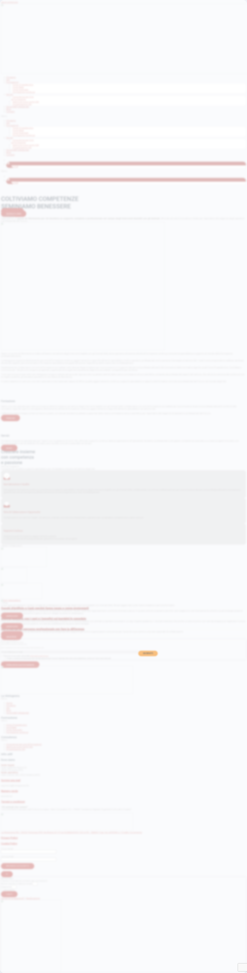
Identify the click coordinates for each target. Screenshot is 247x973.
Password (6, 887)
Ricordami (9, 890)
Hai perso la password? (13, 898)
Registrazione (33, 898)
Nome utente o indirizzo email (16, 884)
